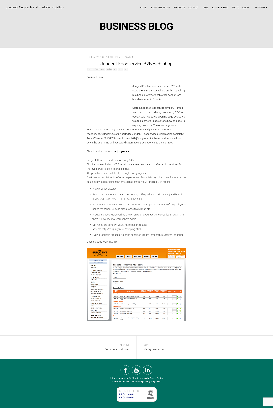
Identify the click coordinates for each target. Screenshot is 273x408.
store (120, 69)
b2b (115, 69)
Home (143, 7)
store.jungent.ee (148, 90)
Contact (193, 7)
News (205, 7)
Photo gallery (240, 7)
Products (179, 7)
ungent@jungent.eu (152, 381)
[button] (260, 7)
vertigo (109, 69)
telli (126, 69)
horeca (90, 69)
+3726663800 (125, 381)
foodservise (99, 69)
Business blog (219, 7)
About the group (160, 7)
